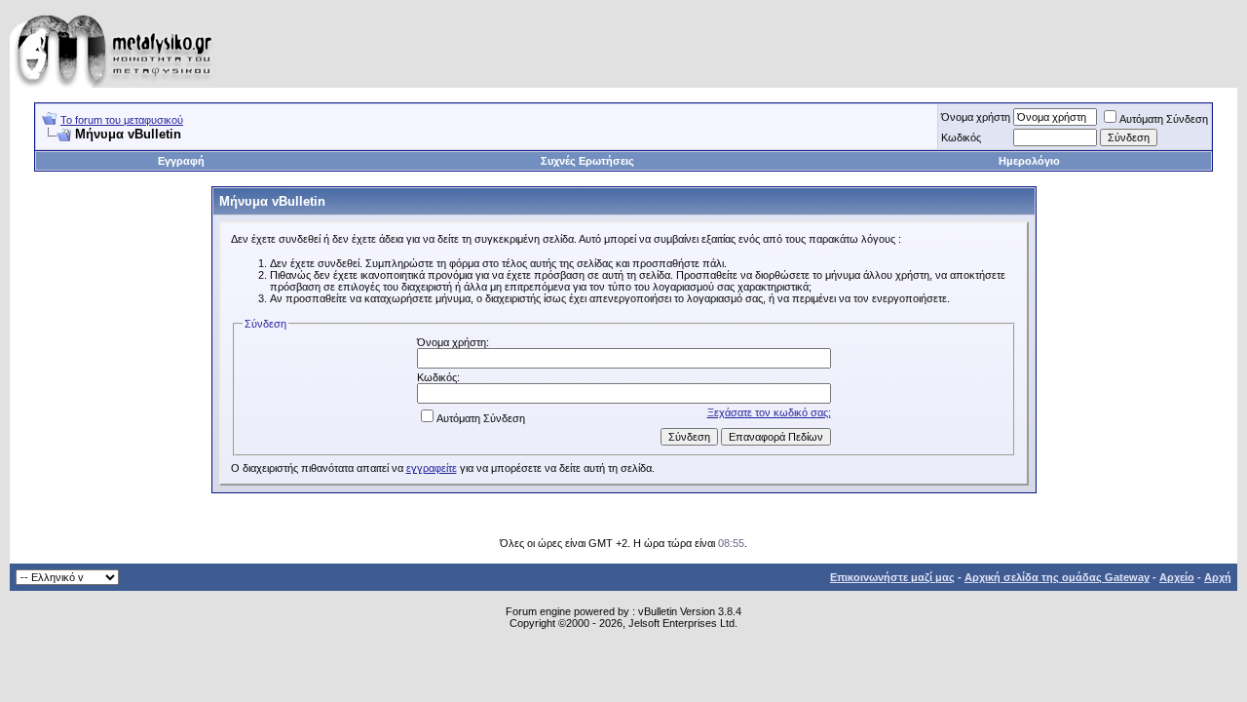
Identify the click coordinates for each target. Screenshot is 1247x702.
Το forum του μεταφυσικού (121, 120)
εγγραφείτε (431, 468)
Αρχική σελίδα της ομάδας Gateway (1057, 577)
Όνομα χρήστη (975, 117)
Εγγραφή (181, 161)
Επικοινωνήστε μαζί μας (892, 577)
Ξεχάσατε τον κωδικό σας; (769, 412)
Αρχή (1217, 577)
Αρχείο (1176, 577)
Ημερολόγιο (1029, 161)
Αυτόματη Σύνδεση (1163, 119)
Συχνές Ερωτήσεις (587, 161)
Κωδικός (961, 137)
